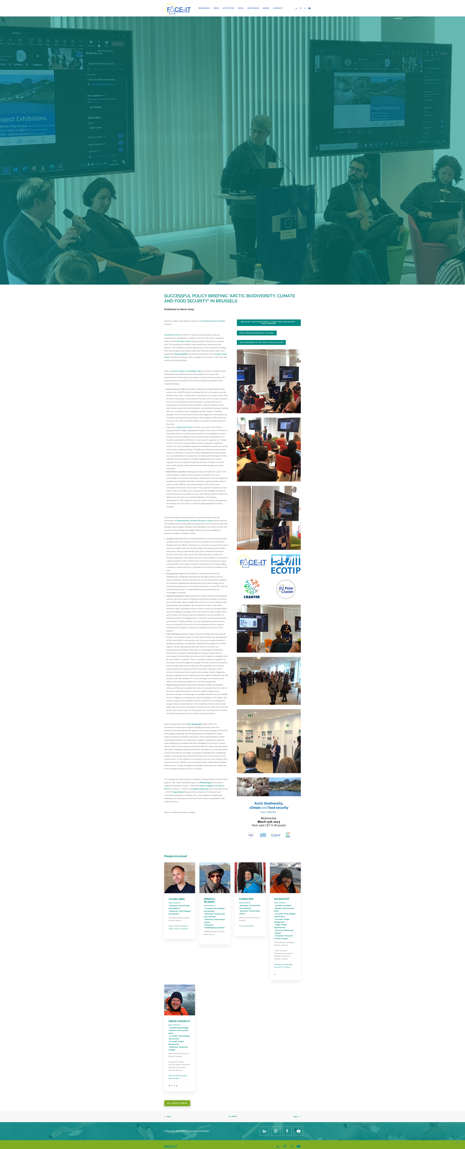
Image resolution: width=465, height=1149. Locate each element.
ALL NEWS (232, 1119)
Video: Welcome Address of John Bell (256, 335)
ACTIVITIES (228, 8)
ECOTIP (176, 337)
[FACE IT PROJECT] (177, 8)
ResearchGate (174, 1081)
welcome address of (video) (186, 373)
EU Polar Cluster (184, 344)
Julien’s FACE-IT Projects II (178, 931)
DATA (241, 8)
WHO (216, 8)
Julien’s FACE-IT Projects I (178, 928)
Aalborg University (184, 430)
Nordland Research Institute (213, 323)
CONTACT (278, 8)
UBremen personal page (283, 967)
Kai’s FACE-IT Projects (282, 970)
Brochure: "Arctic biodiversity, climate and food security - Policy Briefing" (269, 325)
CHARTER (168, 337)
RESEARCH (204, 8)
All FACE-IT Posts (177, 1106)
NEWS (266, 8)
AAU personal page (246, 928)
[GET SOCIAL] (264, 1133)
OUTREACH (253, 8)
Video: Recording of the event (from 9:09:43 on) (261, 345)
